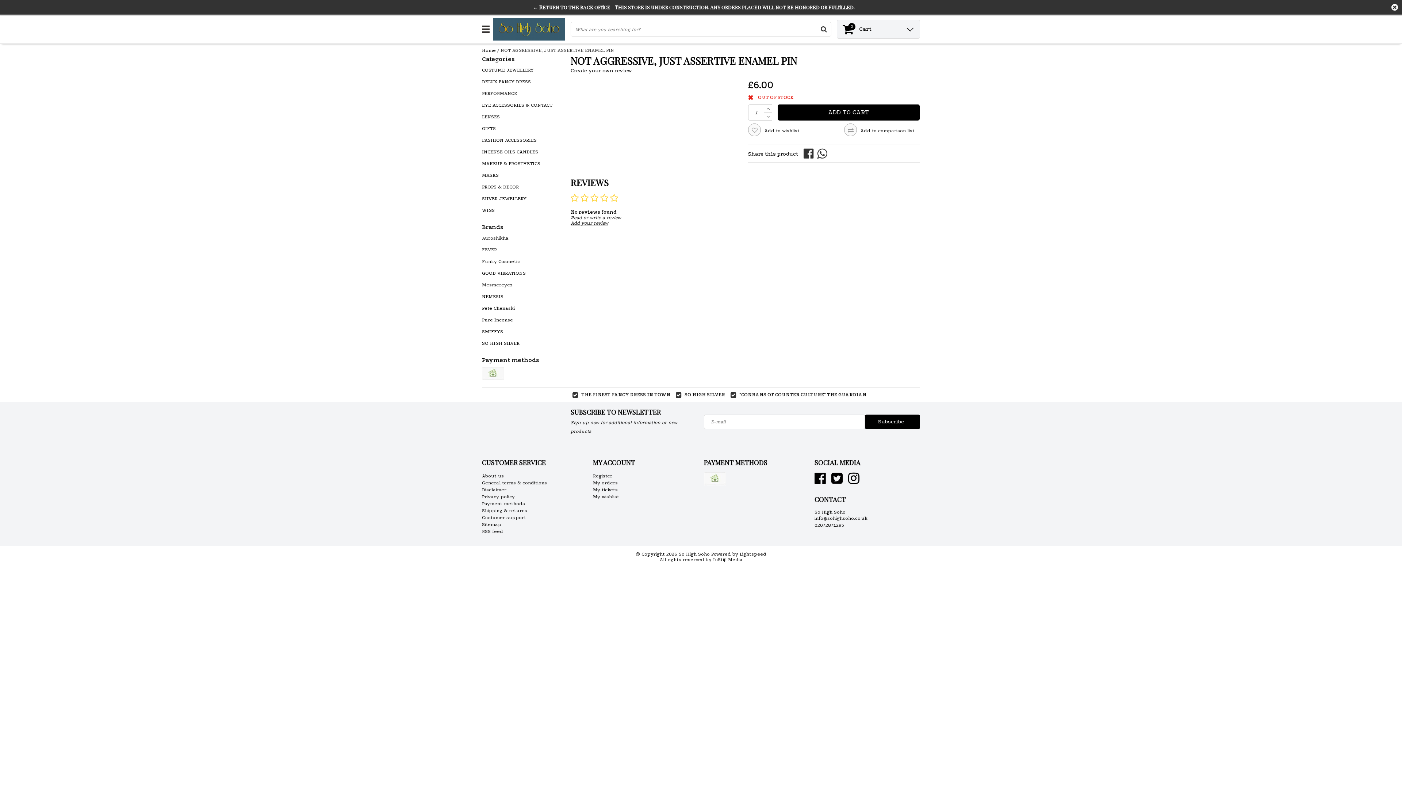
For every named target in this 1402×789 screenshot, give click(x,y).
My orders (605, 482)
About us (493, 476)
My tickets (605, 489)
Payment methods (503, 503)
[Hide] (1394, 7)
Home (489, 50)
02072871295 (829, 525)
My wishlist (606, 496)
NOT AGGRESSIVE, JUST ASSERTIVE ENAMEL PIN (557, 50)
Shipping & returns (504, 510)
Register (602, 476)
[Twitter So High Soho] (837, 481)
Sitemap (491, 524)
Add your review (589, 223)
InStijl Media (728, 559)
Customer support (504, 517)
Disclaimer (494, 489)
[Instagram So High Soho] (853, 481)
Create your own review (601, 70)
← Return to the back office (571, 7)
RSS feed (492, 531)
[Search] (823, 29)
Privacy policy (498, 496)
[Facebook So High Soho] (820, 481)
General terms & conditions (514, 482)
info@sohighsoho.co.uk (841, 518)
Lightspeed (753, 554)
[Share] (810, 153)
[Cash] (493, 373)
